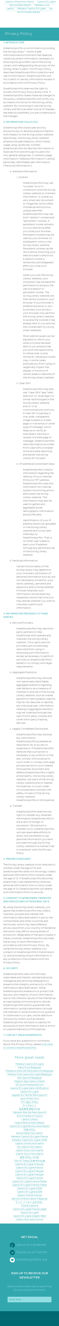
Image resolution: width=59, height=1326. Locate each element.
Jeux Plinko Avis (29, 1098)
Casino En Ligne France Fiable (29, 1181)
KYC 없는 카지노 (29, 1102)
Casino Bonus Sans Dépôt (29, 1122)
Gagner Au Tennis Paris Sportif (29, 1095)
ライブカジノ (29, 1105)
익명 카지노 (30, 1129)
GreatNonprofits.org (31, 1259)
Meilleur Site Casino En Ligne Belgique (29, 1074)
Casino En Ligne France (29, 1167)
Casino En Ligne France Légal (29, 1209)
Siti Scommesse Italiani (35, 10)
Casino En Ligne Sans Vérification (29, 1088)
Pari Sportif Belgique (29, 1077)
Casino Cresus (29, 1119)
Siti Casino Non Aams (29, 1147)
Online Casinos (29, 1205)
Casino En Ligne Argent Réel (29, 1216)
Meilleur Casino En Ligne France (29, 1136)
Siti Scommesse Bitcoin (30, 1084)
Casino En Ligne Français (29, 1171)
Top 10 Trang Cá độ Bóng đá (29, 1160)
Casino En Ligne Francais (29, 1164)
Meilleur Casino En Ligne (31, 8)
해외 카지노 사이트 (29, 1157)
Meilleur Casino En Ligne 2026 (29, 1140)
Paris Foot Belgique (29, 1067)
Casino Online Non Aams (29, 1143)
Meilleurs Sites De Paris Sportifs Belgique (29, 1071)
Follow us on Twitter (32, 1252)
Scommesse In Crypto (30, 1115)
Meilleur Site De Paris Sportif (29, 1112)
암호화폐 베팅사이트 (29, 1109)
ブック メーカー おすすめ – (29, 1202)
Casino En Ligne (29, 1091)
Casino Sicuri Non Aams (29, 1150)
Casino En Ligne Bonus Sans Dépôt (30, 1126)
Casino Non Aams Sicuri (29, 1219)
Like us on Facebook (31, 1245)
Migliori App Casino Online (29, 1081)
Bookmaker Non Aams (29, 1133)
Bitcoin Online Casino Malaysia (29, 1198)
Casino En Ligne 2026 (29, 1188)
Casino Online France (29, 1195)
